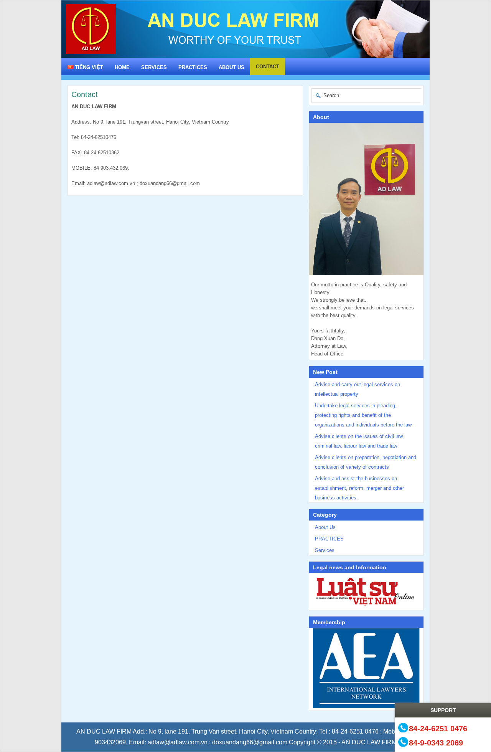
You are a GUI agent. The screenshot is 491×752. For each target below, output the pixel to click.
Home (122, 67)
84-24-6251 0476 (438, 728)
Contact (267, 66)
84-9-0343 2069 (436, 743)
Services (154, 67)
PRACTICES (192, 67)
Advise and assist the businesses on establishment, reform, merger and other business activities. (359, 488)
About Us (231, 67)
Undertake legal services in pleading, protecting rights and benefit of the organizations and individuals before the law (363, 415)
